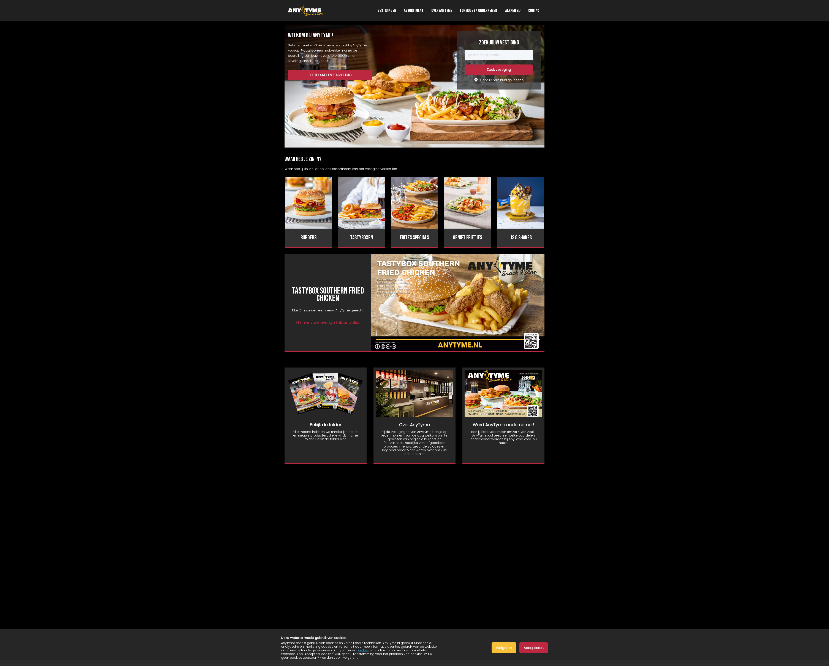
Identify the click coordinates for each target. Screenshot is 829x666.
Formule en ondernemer (478, 11)
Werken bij (512, 11)
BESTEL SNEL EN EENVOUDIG (330, 74)
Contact (534, 11)
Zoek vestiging (499, 69)
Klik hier (363, 650)
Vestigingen (387, 11)
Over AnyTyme (441, 11)
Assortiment (414, 11)
